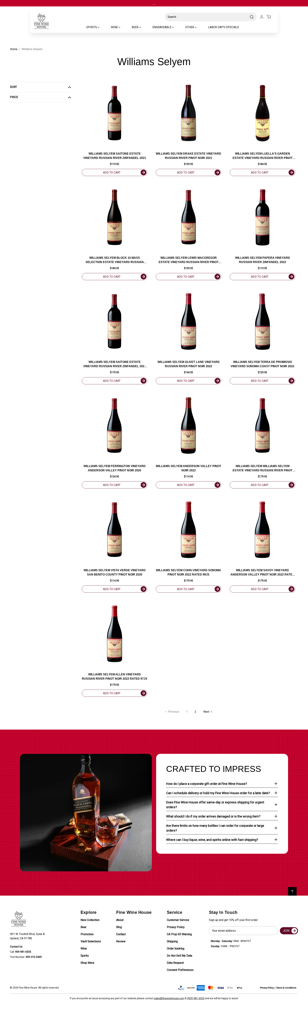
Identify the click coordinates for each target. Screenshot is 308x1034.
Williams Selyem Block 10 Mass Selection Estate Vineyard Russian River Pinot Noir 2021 (115, 260)
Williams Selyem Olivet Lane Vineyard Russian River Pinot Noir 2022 (189, 364)
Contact (121, 934)
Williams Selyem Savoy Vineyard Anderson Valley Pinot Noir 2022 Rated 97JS (262, 573)
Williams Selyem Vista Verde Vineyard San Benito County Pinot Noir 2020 (115, 572)
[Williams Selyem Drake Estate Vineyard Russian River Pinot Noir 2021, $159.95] (188, 113)
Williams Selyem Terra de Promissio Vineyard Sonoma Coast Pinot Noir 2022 (262, 364)
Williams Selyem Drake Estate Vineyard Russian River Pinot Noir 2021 (188, 155)
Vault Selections (91, 941)
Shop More (87, 962)
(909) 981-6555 (195, 998)
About (120, 920)
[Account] (262, 17)
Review (120, 941)
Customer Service (178, 920)
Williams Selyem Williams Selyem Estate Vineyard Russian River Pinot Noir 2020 (262, 469)
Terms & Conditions (286, 987)
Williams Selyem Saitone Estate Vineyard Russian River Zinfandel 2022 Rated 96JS (114, 364)
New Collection (90, 920)
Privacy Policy (176, 927)
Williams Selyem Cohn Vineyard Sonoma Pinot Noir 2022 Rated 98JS (188, 572)
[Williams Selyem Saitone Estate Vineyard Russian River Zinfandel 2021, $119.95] (114, 113)
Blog (119, 927)
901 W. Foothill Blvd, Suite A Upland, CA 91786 (28, 936)
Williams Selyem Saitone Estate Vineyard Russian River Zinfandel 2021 (114, 155)
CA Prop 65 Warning (179, 934)
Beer (83, 927)
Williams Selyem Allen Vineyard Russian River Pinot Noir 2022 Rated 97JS (114, 676)
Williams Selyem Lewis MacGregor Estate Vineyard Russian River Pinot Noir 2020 (189, 260)
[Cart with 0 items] (271, 17)
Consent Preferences (180, 970)
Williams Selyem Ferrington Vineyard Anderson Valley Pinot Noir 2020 (115, 468)
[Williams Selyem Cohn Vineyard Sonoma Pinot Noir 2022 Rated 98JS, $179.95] (188, 529)
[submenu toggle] (101, 27)
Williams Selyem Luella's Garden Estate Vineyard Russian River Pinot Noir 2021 (262, 156)
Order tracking (175, 948)
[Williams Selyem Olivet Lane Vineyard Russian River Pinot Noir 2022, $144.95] (188, 321)
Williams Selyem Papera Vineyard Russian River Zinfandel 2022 (262, 260)
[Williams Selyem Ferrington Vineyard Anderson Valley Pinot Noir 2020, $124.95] (114, 425)
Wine (84, 948)
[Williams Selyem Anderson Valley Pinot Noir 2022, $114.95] (188, 425)
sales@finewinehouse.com (169, 998)
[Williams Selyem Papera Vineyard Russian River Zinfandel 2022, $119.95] (262, 217)
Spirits (85, 955)
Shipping (172, 941)
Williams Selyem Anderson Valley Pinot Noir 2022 (188, 468)
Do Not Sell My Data (179, 955)
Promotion (87, 934)
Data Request (175, 962)
